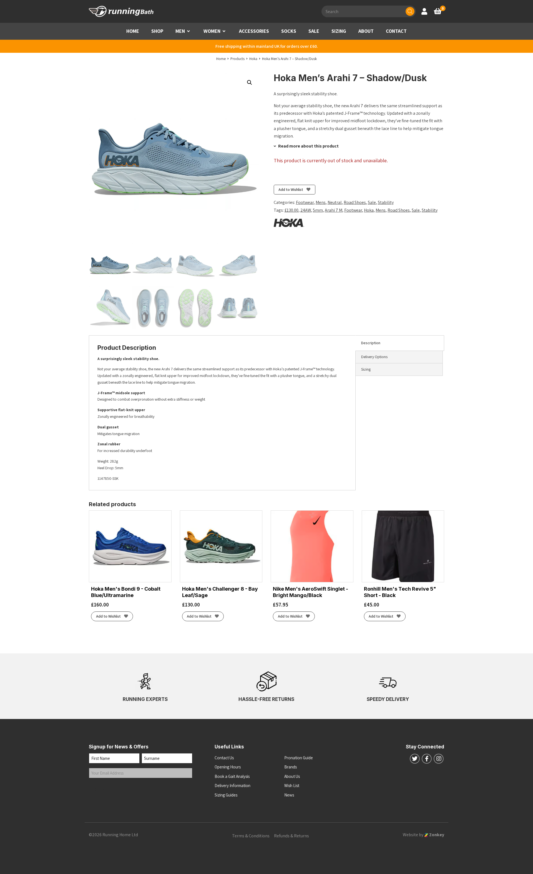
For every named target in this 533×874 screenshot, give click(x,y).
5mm (318, 210)
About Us (292, 776)
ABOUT (366, 31)
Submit (100, 789)
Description (370, 342)
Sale (372, 202)
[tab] (399, 343)
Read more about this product (308, 146)
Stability (386, 202)
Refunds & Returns (291, 836)
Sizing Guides (226, 795)
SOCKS (288, 31)
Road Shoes (355, 202)
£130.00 (291, 210)
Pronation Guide (298, 757)
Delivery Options (374, 356)
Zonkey (436, 835)
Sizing (366, 369)
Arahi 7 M (333, 210)
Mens (321, 202)
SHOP (157, 31)
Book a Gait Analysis (232, 776)
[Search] (410, 11)
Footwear (305, 202)
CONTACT (396, 31)
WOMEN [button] (211, 31)
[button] (188, 31)
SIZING (338, 31)
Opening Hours (228, 767)
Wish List (291, 785)
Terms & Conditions (251, 836)
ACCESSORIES (254, 31)
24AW (305, 210)
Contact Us (224, 757)
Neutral (335, 202)
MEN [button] (180, 31)
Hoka (369, 210)
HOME (132, 31)
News (289, 795)
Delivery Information (232, 785)
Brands (290, 767)
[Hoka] (289, 222)
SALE (313, 31)
